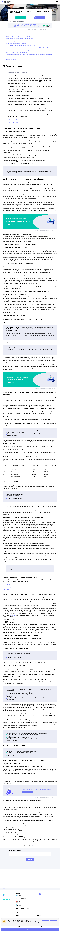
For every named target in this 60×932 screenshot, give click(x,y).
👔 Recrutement (18, 905)
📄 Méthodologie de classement (21, 898)
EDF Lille (17, 915)
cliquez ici (42, 862)
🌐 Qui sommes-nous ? (20, 895)
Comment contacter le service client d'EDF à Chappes (18, 36)
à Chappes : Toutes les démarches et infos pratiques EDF (19, 50)
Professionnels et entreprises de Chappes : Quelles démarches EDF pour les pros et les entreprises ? (29, 54)
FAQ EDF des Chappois (11, 59)
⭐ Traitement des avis (20, 899)
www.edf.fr (12, 615)
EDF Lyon (17, 914)
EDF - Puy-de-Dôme (13, 122)
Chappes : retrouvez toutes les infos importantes (17, 52)
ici (55, 839)
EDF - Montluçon (8, 584)
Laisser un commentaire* (15, 850)
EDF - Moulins (7, 587)
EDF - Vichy (7, 586)
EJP (28, 100)
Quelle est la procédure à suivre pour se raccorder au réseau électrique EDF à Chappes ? (27, 47)
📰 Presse (18, 902)
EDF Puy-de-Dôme (40, 926)
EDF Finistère (18, 926)
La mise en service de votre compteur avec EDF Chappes (19, 38)
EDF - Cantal (12, 121)
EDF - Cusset (7, 589)
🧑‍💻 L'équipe (18, 904)
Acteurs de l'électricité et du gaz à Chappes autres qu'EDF (19, 57)
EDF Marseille (39, 914)
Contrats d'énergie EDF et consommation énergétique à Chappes (21, 45)
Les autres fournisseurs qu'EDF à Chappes (16, 43)
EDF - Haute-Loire (13, 119)
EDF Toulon (39, 915)
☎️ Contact (18, 901)
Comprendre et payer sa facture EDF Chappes (17, 41)
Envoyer (30, 859)
